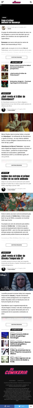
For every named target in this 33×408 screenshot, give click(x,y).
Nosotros (12, 380)
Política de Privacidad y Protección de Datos (17, 383)
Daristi (9, 28)
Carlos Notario (11, 110)
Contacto (20, 380)
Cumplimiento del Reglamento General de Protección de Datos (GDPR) (17, 385)
